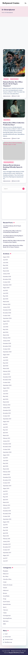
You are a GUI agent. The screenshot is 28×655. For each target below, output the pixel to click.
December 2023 (7, 343)
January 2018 (6, 541)
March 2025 (6, 301)
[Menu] (25, 3)
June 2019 (5, 494)
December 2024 (7, 310)
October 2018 (6, 516)
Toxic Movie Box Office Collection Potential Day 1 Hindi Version (12, 231)
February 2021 (6, 438)
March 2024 (6, 335)
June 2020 (5, 460)
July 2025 (5, 290)
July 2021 (5, 424)
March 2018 (6, 536)
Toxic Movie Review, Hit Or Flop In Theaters (12, 226)
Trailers (5, 612)
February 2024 (6, 338)
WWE (4, 624)
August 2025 (6, 287)
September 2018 (7, 519)
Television (5, 610)
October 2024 (6, 315)
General (5, 587)
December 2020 (7, 443)
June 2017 (5, 561)
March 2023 (6, 368)
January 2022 (6, 407)
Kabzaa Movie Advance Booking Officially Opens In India (12, 167)
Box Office (7, 119)
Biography (5, 571)
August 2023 (6, 354)
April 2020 (5, 466)
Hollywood (5, 590)
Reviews (6, 79)
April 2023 (5, 365)
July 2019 (5, 491)
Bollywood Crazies (11, 3)
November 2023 (7, 346)
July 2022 (5, 391)
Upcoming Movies (8, 162)
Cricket (4, 582)
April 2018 (5, 533)
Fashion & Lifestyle (7, 585)
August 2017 (6, 555)
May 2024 (5, 329)
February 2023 (6, 371)
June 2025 (5, 293)
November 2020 (7, 446)
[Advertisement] (14, 31)
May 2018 (5, 530)
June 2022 (5, 393)
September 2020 (7, 452)
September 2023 (7, 351)
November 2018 (7, 513)
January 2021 (6, 441)
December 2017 (7, 544)
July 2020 (5, 457)
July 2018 (5, 524)
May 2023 (5, 363)
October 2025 (6, 282)
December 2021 (7, 410)
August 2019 (6, 488)
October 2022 (6, 382)
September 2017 (7, 552)
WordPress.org (8, 642)
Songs (4, 599)
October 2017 (6, 549)
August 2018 (6, 522)
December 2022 (7, 377)
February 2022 (6, 404)
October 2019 (6, 483)
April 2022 (5, 399)
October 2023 (6, 349)
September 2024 (7, 318)
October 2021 (6, 416)
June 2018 (5, 527)
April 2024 (5, 332)
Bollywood (5, 573)
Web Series (6, 621)
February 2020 (6, 471)
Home (3, 12)
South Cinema (14, 79)
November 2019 (7, 480)
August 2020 (6, 455)
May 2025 (5, 296)
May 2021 (5, 430)
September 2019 (7, 485)
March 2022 (6, 402)
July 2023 (5, 357)
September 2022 (7, 385)
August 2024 (6, 321)
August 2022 (6, 388)
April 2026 (5, 268)
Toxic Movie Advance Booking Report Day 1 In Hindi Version (13, 236)
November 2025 (7, 279)
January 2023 (6, 374)
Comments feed (8, 639)
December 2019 (7, 477)
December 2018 (7, 510)
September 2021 (7, 418)
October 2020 (6, 449)
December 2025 (7, 276)
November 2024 (7, 312)
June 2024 (5, 326)
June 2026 (5, 262)
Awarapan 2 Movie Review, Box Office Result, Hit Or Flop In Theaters (13, 246)
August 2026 (6, 257)
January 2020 (6, 474)
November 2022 (7, 379)
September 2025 (7, 285)
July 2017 (5, 558)
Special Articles (7, 604)
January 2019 (6, 508)
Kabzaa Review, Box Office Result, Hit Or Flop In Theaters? (13, 84)
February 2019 (6, 505)
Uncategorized (6, 615)
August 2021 (6, 421)
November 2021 (7, 413)
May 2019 (5, 496)
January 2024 (6, 340)
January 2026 (6, 273)
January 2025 (6, 307)
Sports (4, 607)
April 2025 (5, 298)
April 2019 (5, 499)
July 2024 (5, 324)
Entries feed (8, 636)
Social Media (6, 596)
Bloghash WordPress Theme (16, 652)
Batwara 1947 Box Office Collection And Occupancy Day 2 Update (14, 241)
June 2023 (5, 360)
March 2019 (6, 502)
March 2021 (6, 435)
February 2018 (6, 538)
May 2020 (5, 463)
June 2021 (5, 427)
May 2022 (5, 396)
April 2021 (5, 432)
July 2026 (5, 259)
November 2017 (7, 547)
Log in (6, 633)
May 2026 (5, 265)
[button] (23, 189)
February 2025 (6, 304)
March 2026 (6, 271)
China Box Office (7, 579)
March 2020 (6, 469)
